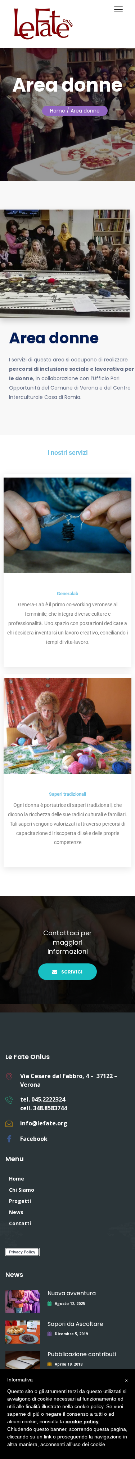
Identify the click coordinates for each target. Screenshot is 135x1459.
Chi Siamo (21, 1189)
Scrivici (71, 972)
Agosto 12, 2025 (70, 1303)
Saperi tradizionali (67, 794)
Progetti (20, 1200)
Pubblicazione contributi (82, 1354)
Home (57, 110)
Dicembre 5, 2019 (71, 1333)
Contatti (20, 1223)
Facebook (34, 1139)
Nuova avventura (72, 1293)
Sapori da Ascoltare (75, 1323)
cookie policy (82, 1421)
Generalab (67, 593)
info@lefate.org (43, 1123)
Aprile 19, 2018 (68, 1364)
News (16, 1212)
